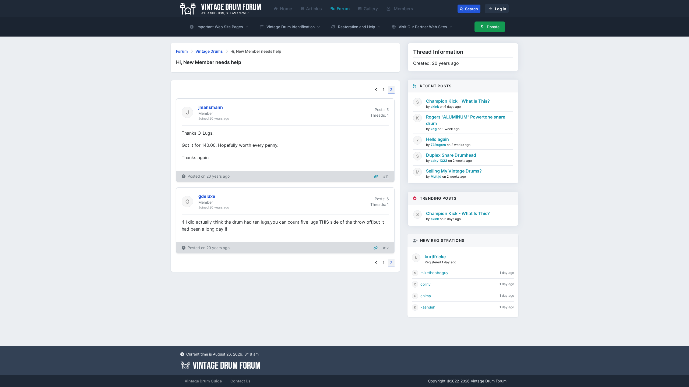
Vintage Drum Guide (203, 381)
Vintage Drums (209, 51)
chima (425, 295)
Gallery (371, 8)
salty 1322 (439, 161)
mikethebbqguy (434, 272)
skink (435, 107)
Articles (314, 8)
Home (286, 8)
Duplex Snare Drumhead (451, 155)
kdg (434, 129)
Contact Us (240, 381)
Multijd (436, 176)
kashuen (427, 307)
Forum (343, 8)
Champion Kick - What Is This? (458, 101)
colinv (425, 284)
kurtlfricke (435, 256)
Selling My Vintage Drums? (454, 171)
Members (403, 8)
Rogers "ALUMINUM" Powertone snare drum (465, 120)
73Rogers (439, 145)
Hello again (437, 139)
